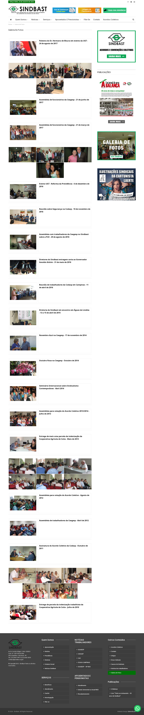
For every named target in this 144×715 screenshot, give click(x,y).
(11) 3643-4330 (26, 657)
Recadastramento (83, 694)
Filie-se (87, 20)
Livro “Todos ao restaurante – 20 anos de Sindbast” (120, 695)
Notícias (34, 20)
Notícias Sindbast (50, 668)
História (47, 651)
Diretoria (47, 660)
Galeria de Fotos (116, 673)
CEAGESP (81, 649)
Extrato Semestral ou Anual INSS (88, 690)
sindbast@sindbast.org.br (16, 659)
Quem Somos (21, 20)
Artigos (113, 656)
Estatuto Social (49, 664)
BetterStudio (132, 711)
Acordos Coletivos (111, 20)
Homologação (49, 697)
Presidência (48, 656)
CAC (79, 658)
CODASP (81, 654)
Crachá (47, 693)
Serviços (46, 20)
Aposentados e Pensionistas (67, 20)
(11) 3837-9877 (15, 657)
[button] (137, 708)
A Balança (114, 689)
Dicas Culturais (116, 660)
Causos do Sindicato (117, 664)
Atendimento (49, 689)
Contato (96, 20)
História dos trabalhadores (119, 668)
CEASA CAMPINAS (84, 662)
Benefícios (48, 685)
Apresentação (49, 647)
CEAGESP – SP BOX (84, 667)
